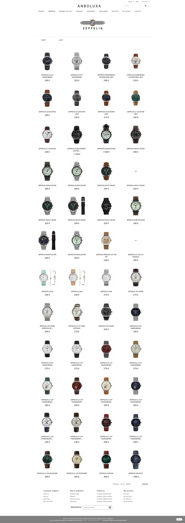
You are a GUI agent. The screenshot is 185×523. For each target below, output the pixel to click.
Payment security (75, 499)
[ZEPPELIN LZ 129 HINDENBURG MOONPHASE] (47, 422)
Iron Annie (103, 11)
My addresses (127, 499)
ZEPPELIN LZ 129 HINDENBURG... (47, 438)
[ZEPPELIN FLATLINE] (106, 459)
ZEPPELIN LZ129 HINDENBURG (47, 76)
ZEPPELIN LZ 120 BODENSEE (47, 473)
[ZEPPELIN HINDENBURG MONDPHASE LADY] (106, 61)
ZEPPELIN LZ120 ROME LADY (76, 113)
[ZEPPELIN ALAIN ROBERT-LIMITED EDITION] (77, 135)
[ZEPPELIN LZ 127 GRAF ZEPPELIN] (77, 312)
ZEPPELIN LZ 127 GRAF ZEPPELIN (76, 327)
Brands (41, 11)
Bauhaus (115, 11)
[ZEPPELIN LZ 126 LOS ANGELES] (136, 240)
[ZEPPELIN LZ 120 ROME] (47, 135)
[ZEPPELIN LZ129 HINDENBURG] (47, 61)
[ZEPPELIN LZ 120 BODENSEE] (47, 459)
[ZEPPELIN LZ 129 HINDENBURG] (77, 349)
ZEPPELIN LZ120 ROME (47, 112)
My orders (126, 494)
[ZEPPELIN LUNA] (47, 277)
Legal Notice (46, 499)
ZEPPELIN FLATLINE (106, 473)
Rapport (79, 11)
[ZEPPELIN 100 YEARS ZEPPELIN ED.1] (47, 312)
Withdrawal (73, 501)
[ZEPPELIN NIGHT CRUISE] (136, 135)
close (179, 519)
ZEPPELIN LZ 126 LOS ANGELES (135, 256)
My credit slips (128, 496)
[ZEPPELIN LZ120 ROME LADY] (77, 98)
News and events (48, 501)
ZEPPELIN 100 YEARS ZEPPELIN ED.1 (47, 327)
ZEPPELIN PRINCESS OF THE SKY (106, 256)
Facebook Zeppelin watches (104, 499)
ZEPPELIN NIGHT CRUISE (136, 149)
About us (45, 496)
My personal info (128, 501)
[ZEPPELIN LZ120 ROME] (47, 98)
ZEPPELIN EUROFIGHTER (106, 149)
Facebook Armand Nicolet (104, 494)
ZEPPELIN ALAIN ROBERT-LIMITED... (76, 150)
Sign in (137, 1)
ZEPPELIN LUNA (47, 292)
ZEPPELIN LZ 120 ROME (47, 149)
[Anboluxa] (89, 6)
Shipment (72, 496)
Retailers (126, 11)
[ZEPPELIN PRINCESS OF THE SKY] (106, 240)
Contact (138, 11)
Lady (61, 40)
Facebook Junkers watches (104, 496)
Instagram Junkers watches (104, 501)
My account (128, 491)
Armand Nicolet (65, 11)
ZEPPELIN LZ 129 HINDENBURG (77, 364)
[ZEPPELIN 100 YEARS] (136, 277)
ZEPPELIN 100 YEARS (135, 292)
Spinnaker (91, 11)
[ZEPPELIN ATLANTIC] (136, 459)
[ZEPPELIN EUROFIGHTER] (106, 135)
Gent (43, 40)
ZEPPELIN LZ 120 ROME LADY (135, 113)
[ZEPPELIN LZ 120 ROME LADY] (136, 98)
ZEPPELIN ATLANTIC (136, 473)
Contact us (46, 494)
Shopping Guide (74, 494)
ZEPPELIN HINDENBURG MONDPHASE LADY (106, 76)
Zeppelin (51, 11)
